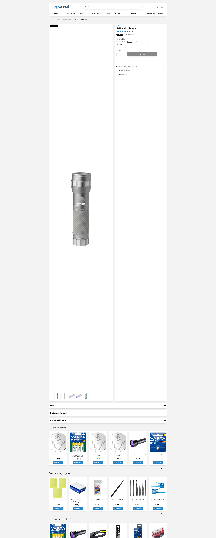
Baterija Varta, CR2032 (58, 454)
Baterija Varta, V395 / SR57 (158, 454)
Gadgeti (57, 19)
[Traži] (140, 7)
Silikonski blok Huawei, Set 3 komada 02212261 (58, 500)
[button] (162, 7)
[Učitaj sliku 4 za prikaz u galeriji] (79, 396)
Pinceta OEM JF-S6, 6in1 (138, 499)
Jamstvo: (119, 45)
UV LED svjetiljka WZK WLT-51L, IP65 (138, 454)
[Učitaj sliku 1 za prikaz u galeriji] (57, 396)
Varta (118, 26)
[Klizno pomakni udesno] (110, 396)
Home (50, 19)
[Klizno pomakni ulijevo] (51, 396)
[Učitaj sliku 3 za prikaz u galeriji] (72, 396)
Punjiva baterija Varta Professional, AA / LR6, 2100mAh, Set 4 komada (78, 455)
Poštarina (129, 42)
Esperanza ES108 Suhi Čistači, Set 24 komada (98, 500)
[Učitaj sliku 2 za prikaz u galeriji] (65, 396)
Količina (119, 51)
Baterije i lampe (66, 19)
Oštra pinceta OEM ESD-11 (118, 499)
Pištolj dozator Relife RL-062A (158, 499)
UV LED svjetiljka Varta (81, 19)
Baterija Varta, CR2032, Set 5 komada (98, 454)
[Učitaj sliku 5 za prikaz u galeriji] (86, 396)
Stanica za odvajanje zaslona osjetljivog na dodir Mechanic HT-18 (78, 501)
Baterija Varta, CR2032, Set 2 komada (118, 454)
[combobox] (113, 7)
